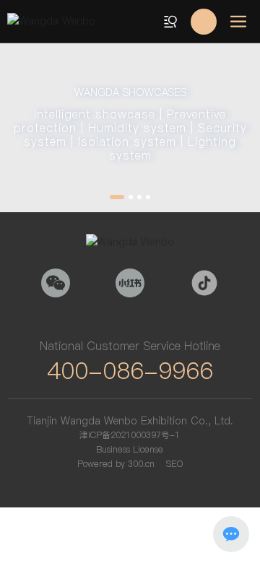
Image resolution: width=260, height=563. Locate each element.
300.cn (141, 464)
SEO (174, 464)
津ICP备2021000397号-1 (129, 435)
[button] (117, 197)
